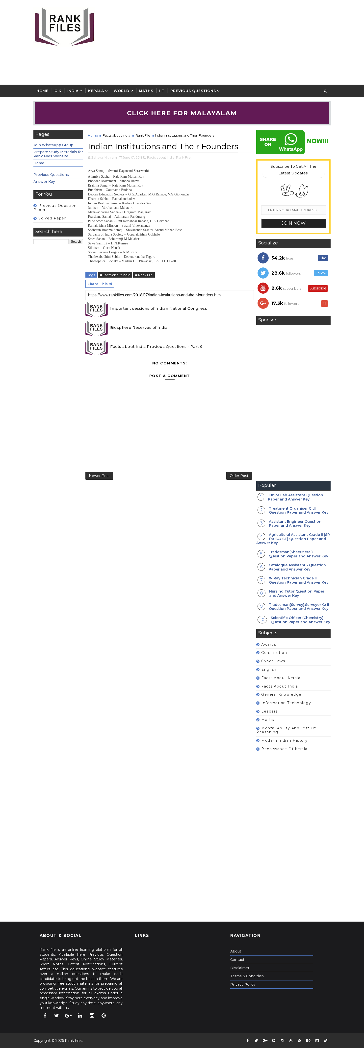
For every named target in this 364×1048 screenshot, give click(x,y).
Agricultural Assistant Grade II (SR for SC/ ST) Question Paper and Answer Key (293, 538)
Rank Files (73, 1040)
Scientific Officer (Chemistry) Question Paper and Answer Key (300, 620)
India (72, 91)
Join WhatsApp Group (53, 145)
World (121, 91)
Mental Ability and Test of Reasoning (286, 730)
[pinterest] (104, 1015)
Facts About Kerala (280, 678)
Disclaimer (239, 968)
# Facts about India (115, 275)
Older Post (239, 476)
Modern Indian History (284, 740)
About (235, 951)
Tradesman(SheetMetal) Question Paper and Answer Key (298, 554)
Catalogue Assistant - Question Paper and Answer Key (297, 567)
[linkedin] (80, 1015)
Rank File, (183, 157)
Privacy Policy (242, 984)
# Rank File (144, 275)
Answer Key (44, 181)
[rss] (291, 1040)
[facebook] (45, 1015)
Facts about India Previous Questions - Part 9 (156, 346)
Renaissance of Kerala (284, 749)
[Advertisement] (240, 42)
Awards (268, 644)
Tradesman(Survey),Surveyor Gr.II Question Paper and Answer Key (299, 606)
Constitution (274, 652)
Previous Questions (193, 91)
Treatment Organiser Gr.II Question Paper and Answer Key (298, 510)
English (269, 669)
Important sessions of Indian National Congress (158, 308)
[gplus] (68, 1015)
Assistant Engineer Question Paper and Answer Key (295, 523)
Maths (146, 91)
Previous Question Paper (55, 207)
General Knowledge (281, 694)
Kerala (96, 91)
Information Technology (286, 703)
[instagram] (92, 1015)
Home (42, 91)
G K (57, 91)
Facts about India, (161, 157)
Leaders (269, 711)
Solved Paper (52, 218)
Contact (237, 959)
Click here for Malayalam (182, 113)
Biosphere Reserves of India (139, 327)
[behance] (308, 1040)
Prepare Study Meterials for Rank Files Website (58, 154)
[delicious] (325, 1040)
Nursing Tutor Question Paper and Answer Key (296, 593)
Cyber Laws (273, 661)
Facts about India (116, 135)
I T (161, 91)
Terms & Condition (247, 976)
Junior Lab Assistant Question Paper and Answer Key (295, 497)
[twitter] (57, 1015)
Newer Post (99, 476)
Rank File (143, 135)
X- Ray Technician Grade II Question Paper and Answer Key (298, 580)
